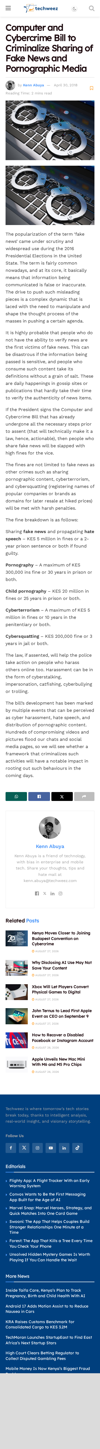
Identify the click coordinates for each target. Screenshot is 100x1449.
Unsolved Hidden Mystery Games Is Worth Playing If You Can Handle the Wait (49, 1257)
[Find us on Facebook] (11, 1148)
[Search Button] (91, 8)
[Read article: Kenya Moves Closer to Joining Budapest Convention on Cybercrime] (17, 938)
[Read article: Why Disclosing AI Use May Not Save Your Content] (17, 968)
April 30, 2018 (66, 85)
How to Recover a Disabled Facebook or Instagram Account (62, 1037)
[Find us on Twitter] (24, 1148)
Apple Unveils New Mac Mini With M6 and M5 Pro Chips (58, 1062)
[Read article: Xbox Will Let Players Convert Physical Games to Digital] (17, 992)
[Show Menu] (8, 8)
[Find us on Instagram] (37, 1148)
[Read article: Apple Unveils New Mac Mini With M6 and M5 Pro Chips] (17, 1064)
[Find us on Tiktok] (77, 1148)
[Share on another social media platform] (84, 796)
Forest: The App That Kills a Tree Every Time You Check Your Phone (50, 1243)
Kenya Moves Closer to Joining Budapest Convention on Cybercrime (61, 938)
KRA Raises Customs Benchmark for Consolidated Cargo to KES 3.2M (40, 1324)
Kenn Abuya (33, 85)
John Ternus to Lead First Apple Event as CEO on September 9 (62, 1013)
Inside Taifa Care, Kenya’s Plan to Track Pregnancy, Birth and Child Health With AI (45, 1293)
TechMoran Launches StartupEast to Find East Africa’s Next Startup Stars (49, 1340)
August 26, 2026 (46, 1047)
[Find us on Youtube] (51, 1148)
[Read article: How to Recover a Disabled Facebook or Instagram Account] (17, 1040)
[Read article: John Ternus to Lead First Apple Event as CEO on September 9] (17, 1016)
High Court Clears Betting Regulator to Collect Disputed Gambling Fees (42, 1355)
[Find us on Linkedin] (64, 1148)
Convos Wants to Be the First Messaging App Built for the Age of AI (47, 1197)
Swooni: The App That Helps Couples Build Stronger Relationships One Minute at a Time (49, 1227)
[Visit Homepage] (41, 8)
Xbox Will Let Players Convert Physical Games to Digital (60, 989)
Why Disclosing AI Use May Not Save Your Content (62, 965)
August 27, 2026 (46, 951)
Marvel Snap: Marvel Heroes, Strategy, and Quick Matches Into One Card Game (50, 1210)
